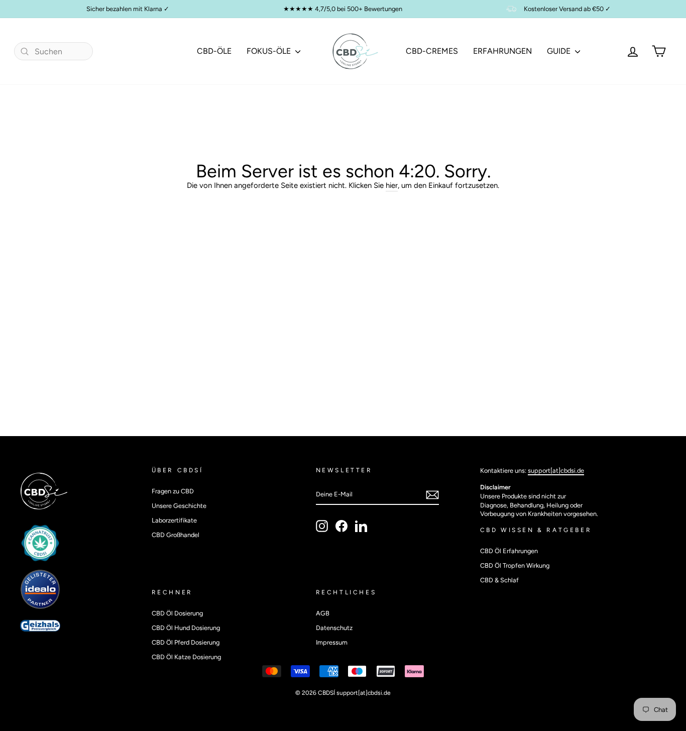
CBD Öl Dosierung (177, 613)
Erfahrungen (502, 51)
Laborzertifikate (174, 520)
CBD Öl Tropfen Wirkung (514, 565)
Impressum (332, 642)
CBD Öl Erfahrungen (509, 551)
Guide (560, 51)
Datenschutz (334, 628)
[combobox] (53, 51)
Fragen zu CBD (173, 491)
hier (392, 185)
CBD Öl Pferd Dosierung (185, 642)
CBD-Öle (214, 51)
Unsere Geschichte (179, 505)
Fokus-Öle (270, 51)
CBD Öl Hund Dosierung (186, 628)
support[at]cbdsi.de (556, 470)
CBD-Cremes (432, 51)
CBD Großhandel (175, 535)
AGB (322, 613)
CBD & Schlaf (499, 580)
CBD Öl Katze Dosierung (186, 657)
